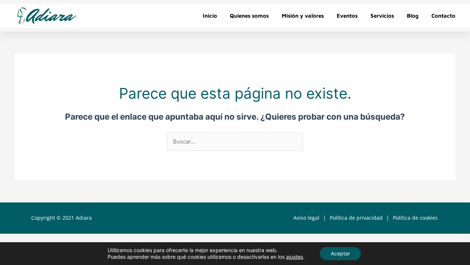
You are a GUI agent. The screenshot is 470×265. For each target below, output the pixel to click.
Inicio (210, 16)
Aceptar (340, 253)
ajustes (294, 257)
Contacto (443, 16)
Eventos (347, 16)
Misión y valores (303, 16)
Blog (413, 16)
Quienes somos (249, 16)
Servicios (382, 16)
